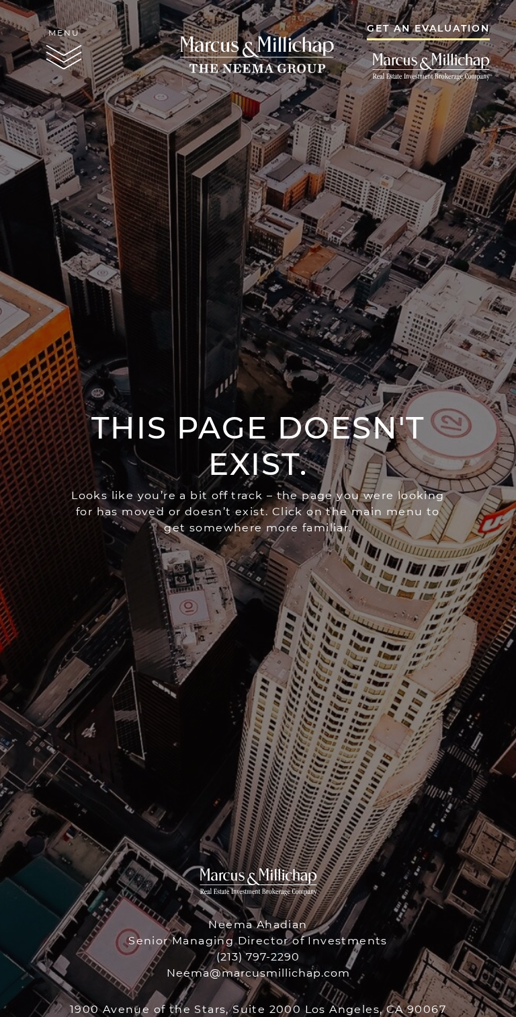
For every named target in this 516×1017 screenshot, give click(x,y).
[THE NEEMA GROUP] (258, 49)
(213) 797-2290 (258, 956)
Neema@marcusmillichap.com (258, 972)
